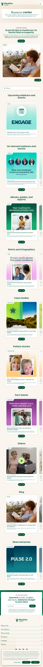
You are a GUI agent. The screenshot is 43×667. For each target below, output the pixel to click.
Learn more (21, 41)
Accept (26, 662)
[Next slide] (39, 80)
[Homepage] (21, 620)
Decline (35, 662)
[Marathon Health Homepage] (7, 4)
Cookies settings (17, 662)
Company (4, 640)
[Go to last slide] (36, 80)
